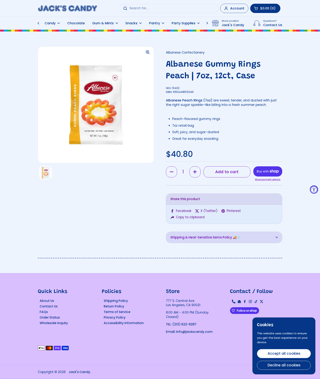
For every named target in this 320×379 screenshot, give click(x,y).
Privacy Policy (115, 317)
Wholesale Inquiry (54, 323)
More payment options (267, 179)
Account (237, 8)
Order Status (50, 317)
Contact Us (49, 306)
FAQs (44, 312)
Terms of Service (117, 312)
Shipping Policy (116, 301)
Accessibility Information (124, 323)
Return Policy (114, 306)
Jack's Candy (79, 372)
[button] (171, 171)
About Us (47, 301)
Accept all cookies (284, 353)
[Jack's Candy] (67, 8)
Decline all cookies (284, 365)
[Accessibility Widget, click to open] (314, 189)
